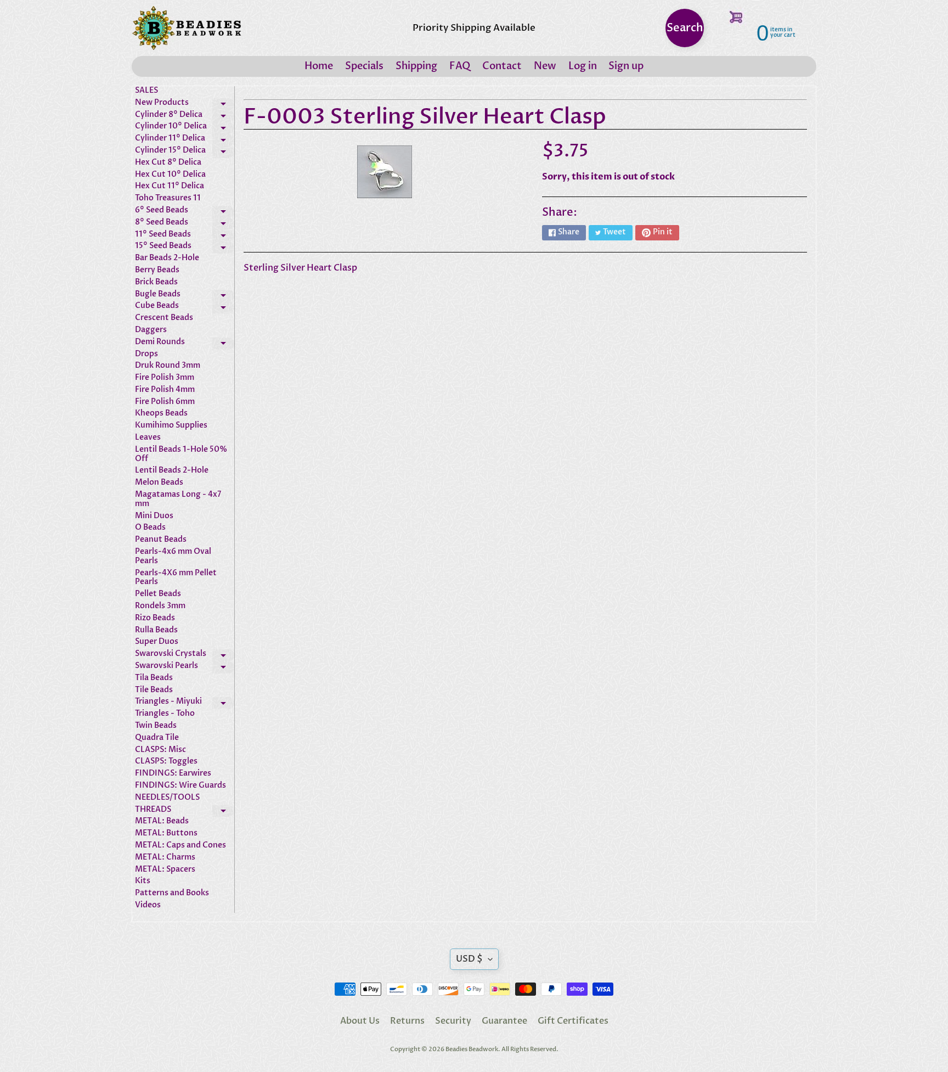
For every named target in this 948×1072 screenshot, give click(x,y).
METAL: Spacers (165, 869)
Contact (502, 66)
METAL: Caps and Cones (180, 845)
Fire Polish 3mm (164, 378)
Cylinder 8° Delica (184, 116)
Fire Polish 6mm (165, 402)
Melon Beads (159, 482)
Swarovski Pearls (184, 667)
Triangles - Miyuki (184, 703)
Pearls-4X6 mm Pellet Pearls (176, 578)
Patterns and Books (172, 893)
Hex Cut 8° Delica (168, 162)
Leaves (148, 437)
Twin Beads (156, 726)
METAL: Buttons (166, 833)
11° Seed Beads (184, 236)
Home (318, 66)
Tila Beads (154, 678)
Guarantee (504, 1021)
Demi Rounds (184, 344)
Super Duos (156, 642)
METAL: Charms (165, 857)
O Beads (150, 527)
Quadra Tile (157, 738)
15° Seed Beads (184, 248)
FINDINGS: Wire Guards (180, 785)
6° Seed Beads (184, 212)
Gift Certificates (573, 1021)
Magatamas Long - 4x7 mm (178, 499)
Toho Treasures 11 (168, 198)
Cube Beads (184, 307)
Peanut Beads (161, 540)
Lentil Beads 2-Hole (171, 470)
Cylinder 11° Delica (184, 140)
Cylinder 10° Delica (184, 128)
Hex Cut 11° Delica (169, 186)
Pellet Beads (158, 594)
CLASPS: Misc (160, 750)
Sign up (626, 66)
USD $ (469, 959)
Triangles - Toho (165, 714)
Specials (364, 66)
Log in (582, 66)
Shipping (416, 66)
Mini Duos (154, 516)
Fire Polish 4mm (165, 390)
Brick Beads (156, 282)
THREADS (184, 811)
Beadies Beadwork (471, 1049)
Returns (407, 1021)
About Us (360, 1021)
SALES (146, 91)
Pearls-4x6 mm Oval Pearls (173, 556)
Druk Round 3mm (167, 366)
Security (453, 1021)
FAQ (459, 66)
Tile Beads (154, 690)
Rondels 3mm (160, 606)
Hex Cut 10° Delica (170, 174)
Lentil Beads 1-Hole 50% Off (181, 454)
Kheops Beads (161, 413)
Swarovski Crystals (184, 655)
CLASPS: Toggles (166, 761)
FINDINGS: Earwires (173, 773)
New (545, 66)
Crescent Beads (164, 318)
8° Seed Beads (184, 224)
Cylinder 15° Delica (184, 152)
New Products (184, 104)
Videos (148, 905)
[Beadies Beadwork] (186, 28)
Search (685, 27)
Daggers (151, 330)
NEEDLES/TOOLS (167, 797)
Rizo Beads (155, 618)
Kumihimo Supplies (171, 425)
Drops (146, 354)
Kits (142, 881)
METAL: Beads (162, 821)
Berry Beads (157, 270)
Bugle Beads (184, 296)
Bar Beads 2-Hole (167, 258)
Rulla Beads (156, 630)
